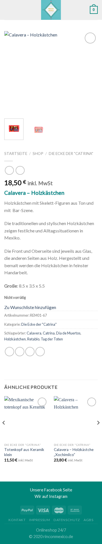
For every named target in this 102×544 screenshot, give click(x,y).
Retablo (33, 339)
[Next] (89, 72)
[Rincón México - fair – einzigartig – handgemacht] (51, 10)
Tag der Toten (52, 339)
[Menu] (7, 10)
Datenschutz (67, 520)
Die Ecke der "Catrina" (71, 153)
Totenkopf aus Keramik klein (24, 452)
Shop (38, 153)
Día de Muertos (68, 333)
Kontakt (17, 520)
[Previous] (13, 72)
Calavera (34, 333)
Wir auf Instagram (51, 496)
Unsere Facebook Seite (51, 489)
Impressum (39, 520)
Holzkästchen (15, 339)
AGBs (88, 520)
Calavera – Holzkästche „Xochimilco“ (74, 452)
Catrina (49, 333)
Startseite (15, 153)
